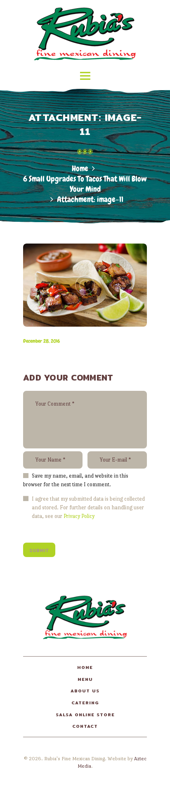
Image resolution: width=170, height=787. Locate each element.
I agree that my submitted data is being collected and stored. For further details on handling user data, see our (88, 507)
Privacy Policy (79, 516)
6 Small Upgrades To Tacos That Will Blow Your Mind (85, 184)
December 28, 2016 (41, 341)
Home (80, 168)
